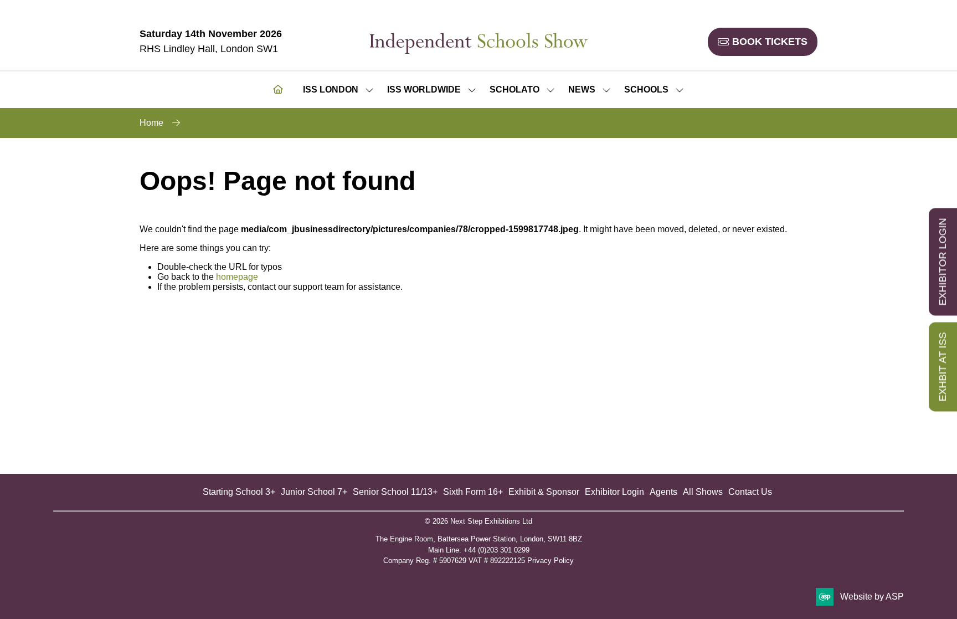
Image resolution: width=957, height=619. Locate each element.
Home (151, 122)
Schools (646, 89)
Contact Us (750, 492)
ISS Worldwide (424, 89)
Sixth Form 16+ (473, 492)
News (581, 89)
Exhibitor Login (614, 492)
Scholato (514, 89)
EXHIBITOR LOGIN (942, 261)
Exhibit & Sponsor (543, 492)
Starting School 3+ (239, 492)
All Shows (703, 492)
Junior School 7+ (314, 492)
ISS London (330, 89)
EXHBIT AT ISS (942, 366)
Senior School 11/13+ (395, 492)
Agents (663, 492)
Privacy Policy (550, 560)
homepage (237, 277)
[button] (762, 42)
